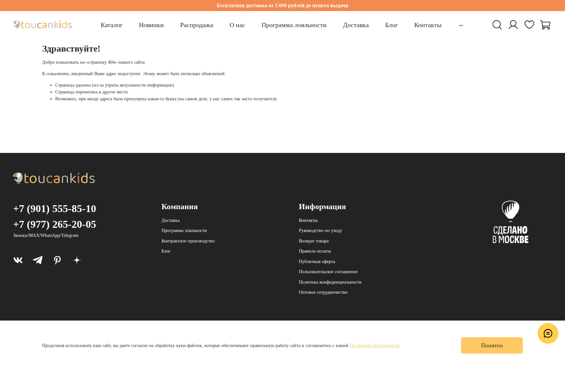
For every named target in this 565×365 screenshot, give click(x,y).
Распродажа (196, 24)
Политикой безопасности (375, 345)
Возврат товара (314, 241)
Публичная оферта (317, 261)
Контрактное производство (188, 241)
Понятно (492, 345)
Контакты (427, 24)
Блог (391, 24)
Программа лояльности (294, 24)
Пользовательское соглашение (328, 271)
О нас (237, 24)
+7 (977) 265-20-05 (54, 224)
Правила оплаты (315, 251)
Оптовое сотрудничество (323, 292)
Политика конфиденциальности (330, 282)
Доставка (356, 24)
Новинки (151, 24)
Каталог (112, 24)
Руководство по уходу (320, 230)
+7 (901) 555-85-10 (54, 208)
